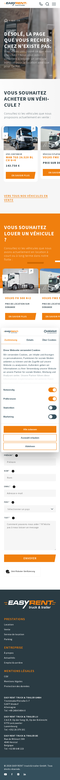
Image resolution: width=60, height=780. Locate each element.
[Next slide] (5, 136)
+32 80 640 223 (16, 748)
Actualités (9, 657)
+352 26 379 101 (17, 729)
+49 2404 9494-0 (17, 710)
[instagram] (18, 774)
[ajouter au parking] (33, 129)
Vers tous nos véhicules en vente (26, 198)
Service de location (14, 634)
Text (14, 518)
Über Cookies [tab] (49, 340)
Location (9, 624)
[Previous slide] (5, 129)
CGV (6, 676)
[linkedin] (24, 774)
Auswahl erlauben (30, 438)
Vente (7, 629)
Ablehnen (30, 446)
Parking (8, 639)
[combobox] (30, 508)
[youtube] (5, 774)
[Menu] (54, 4)
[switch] (52, 398)
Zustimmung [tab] (10, 340)
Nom (14, 471)
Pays (14, 502)
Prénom (16, 455)
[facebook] (11, 774)
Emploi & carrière (13, 662)
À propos (9, 652)
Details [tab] (30, 340)
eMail (14, 487)
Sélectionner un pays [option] (19, 509)
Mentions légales (13, 681)
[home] (6, 20)
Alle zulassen (30, 429)
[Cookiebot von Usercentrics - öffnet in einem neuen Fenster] (44, 332)
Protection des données (16, 686)
